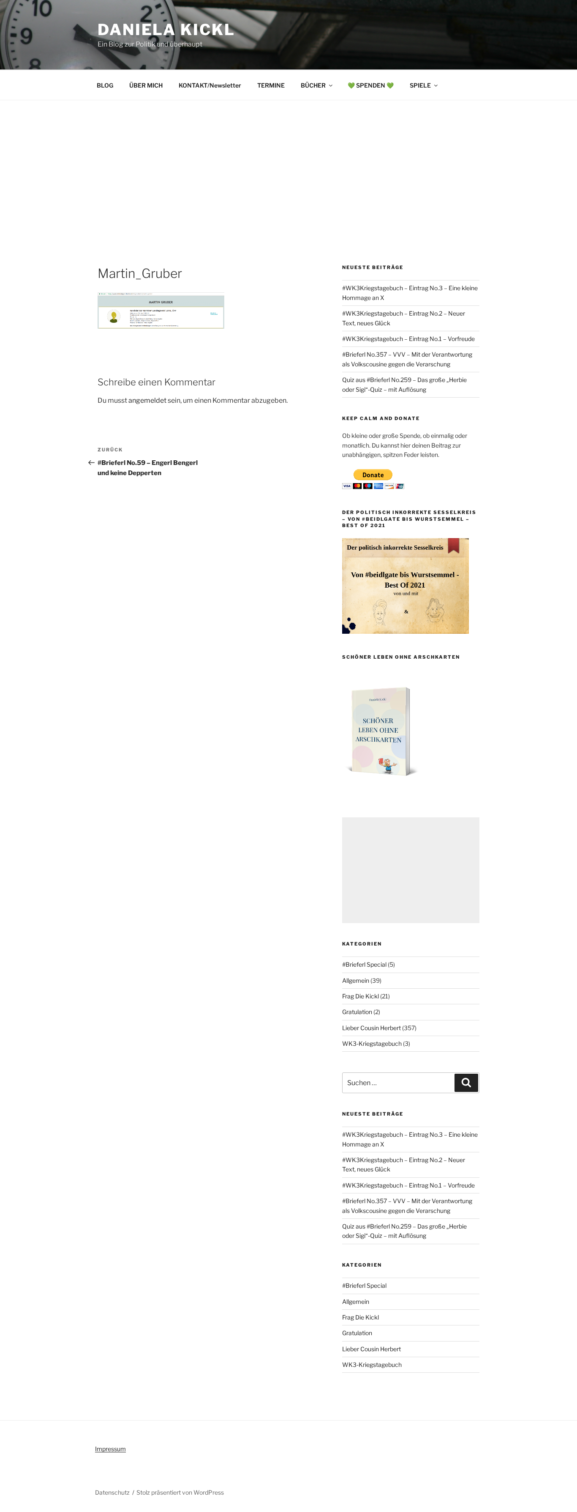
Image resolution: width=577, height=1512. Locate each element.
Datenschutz (112, 1492)
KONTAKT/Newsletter (210, 85)
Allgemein (355, 980)
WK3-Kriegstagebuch (372, 1043)
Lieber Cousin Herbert (371, 1027)
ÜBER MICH (146, 85)
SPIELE (420, 85)
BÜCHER (313, 85)
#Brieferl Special (364, 964)
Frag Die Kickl (360, 996)
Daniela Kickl (166, 29)
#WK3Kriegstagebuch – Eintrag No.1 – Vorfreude (408, 338)
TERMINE (271, 85)
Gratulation (357, 1011)
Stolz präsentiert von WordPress (180, 1492)
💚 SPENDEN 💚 (371, 85)
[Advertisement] (288, 163)
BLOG (105, 85)
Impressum (110, 1448)
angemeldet (147, 400)
